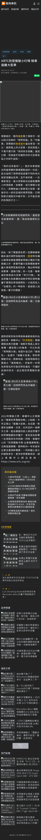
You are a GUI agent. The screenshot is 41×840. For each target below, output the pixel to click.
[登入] (34, 3)
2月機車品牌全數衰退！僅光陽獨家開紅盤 (21, 512)
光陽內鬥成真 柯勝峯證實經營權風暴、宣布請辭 (22, 496)
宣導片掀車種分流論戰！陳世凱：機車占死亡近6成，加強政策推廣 (28, 616)
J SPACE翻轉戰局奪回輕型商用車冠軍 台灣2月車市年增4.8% (28, 723)
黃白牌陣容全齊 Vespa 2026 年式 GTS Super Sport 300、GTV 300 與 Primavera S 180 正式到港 (28, 773)
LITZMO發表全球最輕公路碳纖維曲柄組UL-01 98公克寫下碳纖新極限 (22, 489)
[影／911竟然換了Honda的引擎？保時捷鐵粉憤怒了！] (8, 689)
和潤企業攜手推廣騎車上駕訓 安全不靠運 (28, 561)
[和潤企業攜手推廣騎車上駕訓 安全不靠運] (10, 561)
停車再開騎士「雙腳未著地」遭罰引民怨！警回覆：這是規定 (28, 735)
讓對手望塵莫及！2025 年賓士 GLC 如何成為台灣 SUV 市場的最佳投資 (28, 700)
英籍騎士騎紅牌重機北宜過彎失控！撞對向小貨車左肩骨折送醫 (28, 628)
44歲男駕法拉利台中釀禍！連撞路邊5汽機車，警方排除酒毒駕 (28, 653)
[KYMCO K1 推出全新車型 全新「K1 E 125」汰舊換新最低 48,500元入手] (8, 762)
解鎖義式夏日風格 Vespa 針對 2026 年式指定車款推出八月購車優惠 (28, 820)
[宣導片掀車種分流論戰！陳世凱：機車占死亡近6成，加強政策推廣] (8, 616)
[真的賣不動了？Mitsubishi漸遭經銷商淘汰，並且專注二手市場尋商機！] (8, 677)
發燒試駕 (15, 9)
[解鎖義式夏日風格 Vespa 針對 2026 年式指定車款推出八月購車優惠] (8, 820)
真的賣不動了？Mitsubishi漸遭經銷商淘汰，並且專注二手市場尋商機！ (28, 676)
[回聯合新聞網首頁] (3, 3)
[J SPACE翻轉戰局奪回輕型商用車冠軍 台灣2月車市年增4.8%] (8, 724)
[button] (38, 3)
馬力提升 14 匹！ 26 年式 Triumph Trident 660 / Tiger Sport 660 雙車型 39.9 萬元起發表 (28, 808)
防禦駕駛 (6, 52)
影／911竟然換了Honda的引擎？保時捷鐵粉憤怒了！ (28, 688)
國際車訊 (25, 9)
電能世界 (35, 9)
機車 (15, 52)
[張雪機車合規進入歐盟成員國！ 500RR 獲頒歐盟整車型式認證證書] (8, 797)
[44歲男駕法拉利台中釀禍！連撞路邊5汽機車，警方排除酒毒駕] (8, 654)
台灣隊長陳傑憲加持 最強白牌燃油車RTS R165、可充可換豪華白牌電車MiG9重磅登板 (22, 504)
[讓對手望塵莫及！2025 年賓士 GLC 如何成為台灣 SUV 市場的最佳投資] (8, 700)
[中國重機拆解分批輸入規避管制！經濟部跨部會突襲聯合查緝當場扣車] (8, 785)
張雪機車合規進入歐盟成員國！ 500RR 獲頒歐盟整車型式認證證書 (28, 796)
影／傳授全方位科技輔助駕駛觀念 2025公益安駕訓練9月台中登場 (28, 537)
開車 (29, 52)
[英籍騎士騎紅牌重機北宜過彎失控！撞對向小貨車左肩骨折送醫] (8, 628)
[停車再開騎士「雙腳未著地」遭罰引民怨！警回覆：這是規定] (8, 735)
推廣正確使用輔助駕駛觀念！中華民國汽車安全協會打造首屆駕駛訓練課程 (28, 549)
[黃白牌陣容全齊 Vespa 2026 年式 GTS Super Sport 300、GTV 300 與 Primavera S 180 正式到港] (8, 773)
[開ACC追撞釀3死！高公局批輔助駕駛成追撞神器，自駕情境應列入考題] (8, 642)
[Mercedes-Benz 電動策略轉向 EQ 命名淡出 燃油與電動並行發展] (8, 712)
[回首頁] (11, 3)
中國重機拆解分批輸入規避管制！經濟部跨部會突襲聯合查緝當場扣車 (28, 785)
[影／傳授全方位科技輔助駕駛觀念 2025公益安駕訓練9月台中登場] (10, 538)
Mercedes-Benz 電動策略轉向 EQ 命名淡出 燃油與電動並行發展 (28, 712)
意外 (4, 56)
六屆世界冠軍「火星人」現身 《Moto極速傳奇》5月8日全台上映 (22, 480)
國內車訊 (5, 9)
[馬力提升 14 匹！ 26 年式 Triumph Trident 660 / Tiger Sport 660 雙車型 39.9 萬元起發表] (8, 809)
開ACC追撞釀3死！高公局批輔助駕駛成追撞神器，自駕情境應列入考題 (28, 642)
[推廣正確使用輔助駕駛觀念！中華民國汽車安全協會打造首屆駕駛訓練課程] (10, 549)
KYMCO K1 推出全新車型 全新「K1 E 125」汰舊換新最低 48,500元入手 (28, 761)
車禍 (22, 52)
